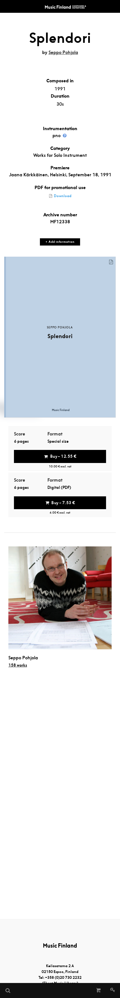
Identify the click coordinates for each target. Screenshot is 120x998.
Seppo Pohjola (63, 52)
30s (60, 104)
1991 (60, 89)
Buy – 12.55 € (63, 456)
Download (62, 196)
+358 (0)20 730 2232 (63, 977)
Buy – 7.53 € (63, 502)
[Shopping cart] (98, 990)
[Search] (7, 990)
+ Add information (59, 242)
